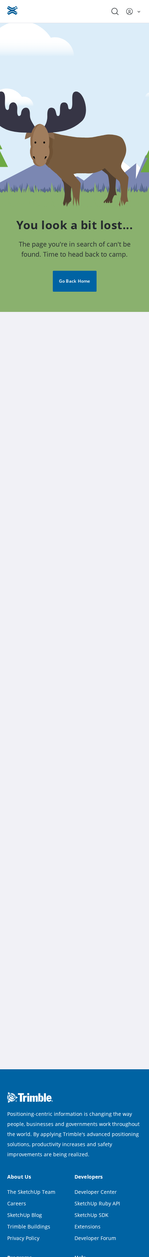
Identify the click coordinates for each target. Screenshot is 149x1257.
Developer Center (95, 1191)
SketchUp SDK (91, 1215)
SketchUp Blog (24, 1215)
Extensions (87, 1226)
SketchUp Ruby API (97, 1203)
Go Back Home (74, 281)
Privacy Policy (23, 1238)
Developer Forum (95, 1238)
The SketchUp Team (31, 1191)
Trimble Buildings (28, 1226)
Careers (16, 1203)
